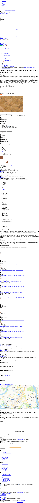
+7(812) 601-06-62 (3, 495)
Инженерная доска (5, 467)
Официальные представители (5, 353)
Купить (1, 263)
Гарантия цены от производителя (5, 345)
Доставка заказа (3, 347)
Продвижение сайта (3, 499)
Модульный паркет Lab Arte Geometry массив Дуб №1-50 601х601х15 (11, 270)
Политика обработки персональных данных (7, 497)
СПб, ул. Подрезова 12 (4, 13)
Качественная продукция (4, 350)
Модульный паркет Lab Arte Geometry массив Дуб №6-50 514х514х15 (11, 292)
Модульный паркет (5, 466)
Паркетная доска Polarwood (6, 476)
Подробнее (2, 168)
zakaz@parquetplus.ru (3, 38)
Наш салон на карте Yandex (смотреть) (6, 384)
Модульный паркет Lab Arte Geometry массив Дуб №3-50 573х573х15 (11, 326)
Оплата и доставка (5, 3)
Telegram (16, 36)
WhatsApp (16, 29)
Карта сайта (4, 459)
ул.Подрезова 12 (3, 494)
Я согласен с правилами (11, 447)
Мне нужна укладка (3, 449)
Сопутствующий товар (6, 470)
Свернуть (1, 143)
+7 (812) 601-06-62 (7, 375)
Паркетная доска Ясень (6, 479)
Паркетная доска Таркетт (6, 477)
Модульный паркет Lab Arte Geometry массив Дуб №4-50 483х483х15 (11, 337)
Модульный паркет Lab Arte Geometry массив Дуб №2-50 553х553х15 (11, 281)
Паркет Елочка (4, 481)
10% (6, 127)
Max (3, 37)
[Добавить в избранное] (19, 255)
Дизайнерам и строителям (6, 453)
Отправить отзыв (3, 440)
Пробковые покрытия (5, 469)
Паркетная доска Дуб (5, 478)
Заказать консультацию (19, 248)
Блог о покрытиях (5, 457)
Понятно (2, 501)
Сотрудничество (9, 114)
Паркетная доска (5, 464)
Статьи (3, 4)
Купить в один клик (3, 261)
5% (5, 126)
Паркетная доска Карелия (6, 475)
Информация (4, 166)
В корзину (2, 133)
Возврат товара (4, 456)
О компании (4, 1)
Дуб (3, 196)
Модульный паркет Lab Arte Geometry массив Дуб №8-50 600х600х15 (11, 303)
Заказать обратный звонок (4, 39)
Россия (3, 151)
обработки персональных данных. (15, 447)
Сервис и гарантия (3, 356)
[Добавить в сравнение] (19, 254)
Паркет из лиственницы (6, 480)
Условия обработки (20, 439)
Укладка (3, 2)
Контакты (3, 5)
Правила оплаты (5, 458)
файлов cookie (23, 500)
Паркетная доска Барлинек (6, 474)
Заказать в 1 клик (3, 163)
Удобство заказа (3, 359)
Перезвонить (2, 491)
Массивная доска (5, 468)
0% (4, 125)
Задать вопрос (2, 75)
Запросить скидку (3, 114)
